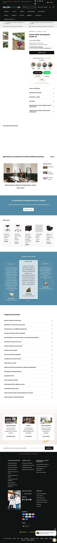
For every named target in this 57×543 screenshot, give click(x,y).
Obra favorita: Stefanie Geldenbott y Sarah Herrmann (20, 186)
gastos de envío (34, 43)
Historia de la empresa (41, 472)
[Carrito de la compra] (53, 7)
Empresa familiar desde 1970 (42, 464)
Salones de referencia (12, 463)
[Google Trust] (23, 532)
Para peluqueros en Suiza (41, 466)
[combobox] (29, 7)
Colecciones (41, 11)
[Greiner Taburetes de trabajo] (7, 234)
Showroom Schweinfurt (27, 463)
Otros (6, 15)
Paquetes (14, 15)
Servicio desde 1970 (9, 19)
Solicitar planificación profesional (12, 479)
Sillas (14, 11)
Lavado (22, 11)
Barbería (29, 15)
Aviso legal (38, 504)
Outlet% (21, 15)
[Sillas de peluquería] (11, 420)
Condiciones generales (41, 493)
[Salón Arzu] (45, 167)
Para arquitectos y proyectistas (40, 469)
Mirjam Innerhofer (50, 173)
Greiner (44, 31)
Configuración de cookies (41, 502)
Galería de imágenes (12, 465)
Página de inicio (32, 31)
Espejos (6, 11)
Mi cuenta (38, 506)
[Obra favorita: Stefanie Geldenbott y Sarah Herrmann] (20, 172)
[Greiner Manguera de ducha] (39, 234)
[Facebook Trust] (33, 532)
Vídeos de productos (12, 469)
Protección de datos (40, 498)
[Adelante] (5, 49)
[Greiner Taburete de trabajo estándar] (18, 234)
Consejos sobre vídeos (12, 467)
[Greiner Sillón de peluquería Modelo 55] (6, 140)
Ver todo (52, 156)
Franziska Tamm (50, 178)
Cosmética (38, 15)
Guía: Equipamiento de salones (13, 476)
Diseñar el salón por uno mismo (13, 472)
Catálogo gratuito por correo (28, 465)
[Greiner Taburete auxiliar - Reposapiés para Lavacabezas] (28, 235)
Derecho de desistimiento (41, 500)
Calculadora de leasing (27, 467)
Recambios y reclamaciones (28, 469)
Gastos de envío (39, 496)
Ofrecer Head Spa (11, 482)
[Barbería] (28, 420)
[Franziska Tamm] (45, 178)
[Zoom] (18, 41)
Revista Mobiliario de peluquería (12, 485)
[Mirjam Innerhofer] (45, 172)
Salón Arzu (50, 167)
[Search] (35, 7)
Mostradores (31, 11)
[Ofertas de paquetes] (46, 420)
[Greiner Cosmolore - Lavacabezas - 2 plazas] (49, 234)
